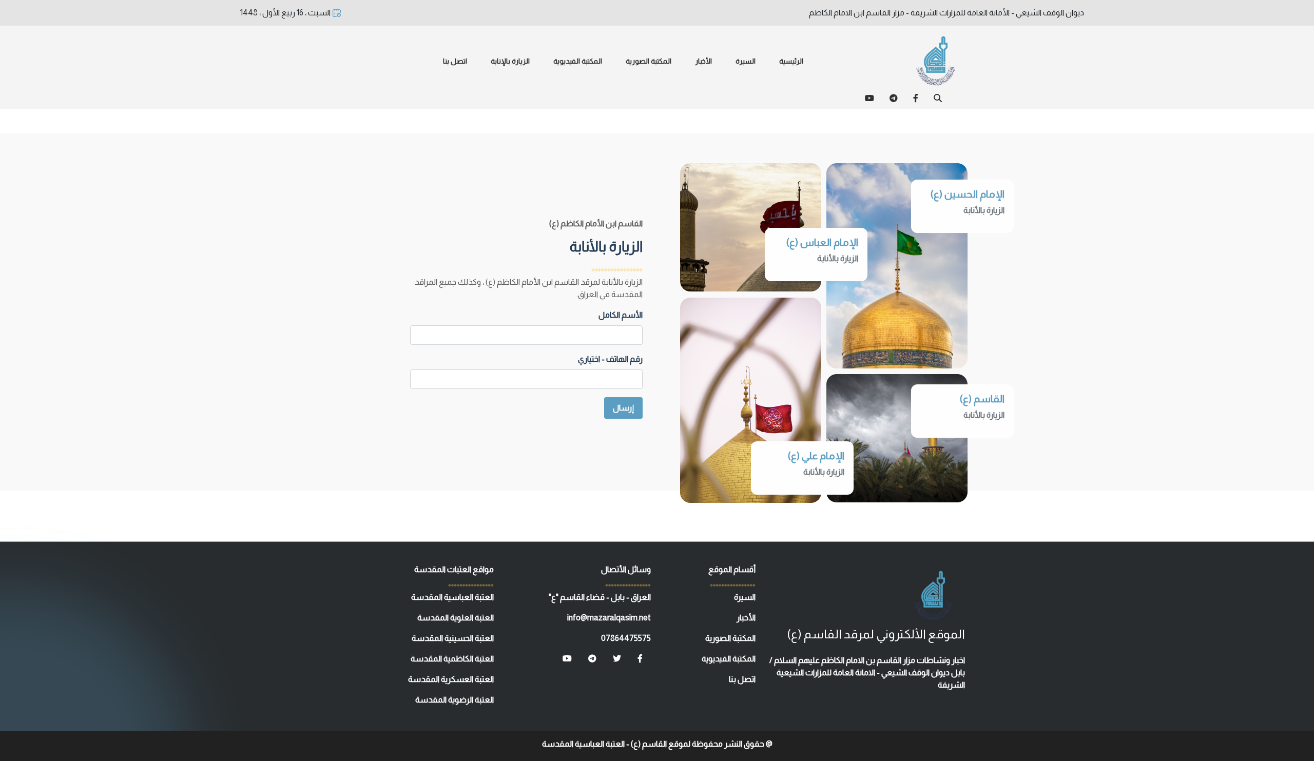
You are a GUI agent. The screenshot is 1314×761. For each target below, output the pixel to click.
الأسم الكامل (620, 314)
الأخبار (703, 61)
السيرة (746, 61)
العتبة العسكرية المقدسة (451, 679)
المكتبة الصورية (648, 61)
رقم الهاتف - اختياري (610, 359)
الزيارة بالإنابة (510, 61)
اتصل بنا (455, 61)
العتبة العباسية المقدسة (452, 597)
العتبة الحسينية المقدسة (453, 638)
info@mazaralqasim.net (609, 617)
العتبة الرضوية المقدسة (454, 699)
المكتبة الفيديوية (577, 61)
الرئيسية (791, 61)
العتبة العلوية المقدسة (455, 617)
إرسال (623, 407)
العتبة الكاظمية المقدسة (452, 658)
